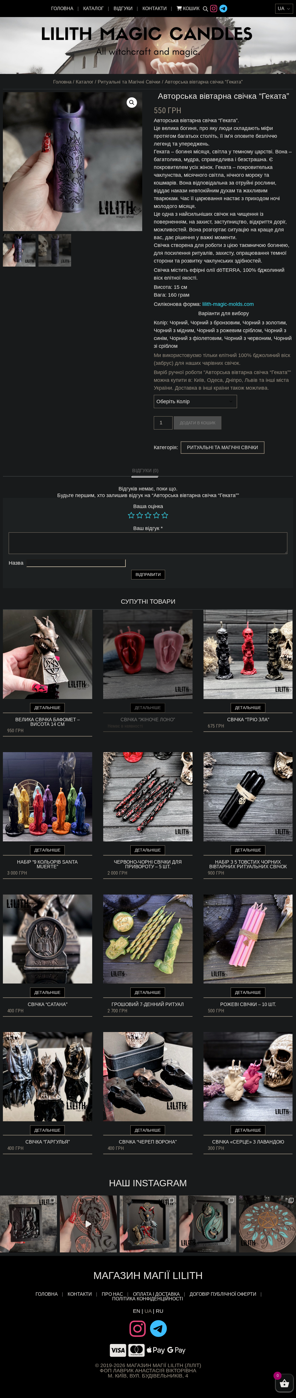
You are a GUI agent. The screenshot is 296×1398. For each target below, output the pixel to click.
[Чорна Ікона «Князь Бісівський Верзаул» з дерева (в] (28, 1224)
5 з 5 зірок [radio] (164, 515)
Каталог (93, 8)
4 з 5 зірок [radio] (156, 515)
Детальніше (47, 707)
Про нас (112, 1294)
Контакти (155, 8)
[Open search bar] (205, 8)
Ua (148, 1311)
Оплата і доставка (156, 1294)
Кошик (190, 8)
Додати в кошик (197, 423)
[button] (132, 102)
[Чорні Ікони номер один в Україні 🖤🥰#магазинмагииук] (88, 1224)
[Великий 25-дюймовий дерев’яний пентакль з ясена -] (267, 1224)
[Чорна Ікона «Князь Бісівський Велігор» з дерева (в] (148, 1224)
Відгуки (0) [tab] (145, 470)
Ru (159, 1311)
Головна (62, 8)
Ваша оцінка (148, 506)
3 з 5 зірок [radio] (148, 515)
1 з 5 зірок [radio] (131, 515)
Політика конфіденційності (148, 1299)
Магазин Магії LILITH (148, 1275)
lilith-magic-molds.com (228, 304)
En (136, 1311)
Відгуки (123, 8)
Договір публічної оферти (223, 1294)
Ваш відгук (148, 528)
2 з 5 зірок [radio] (139, 515)
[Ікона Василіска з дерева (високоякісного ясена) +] (207, 1224)
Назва (16, 563)
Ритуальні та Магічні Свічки (129, 82)
